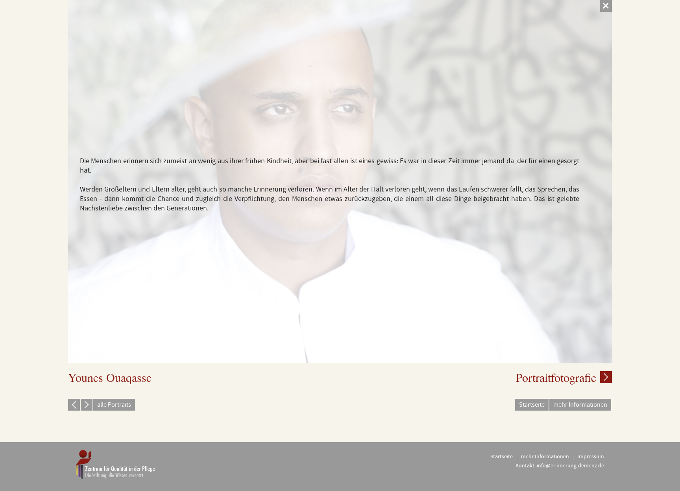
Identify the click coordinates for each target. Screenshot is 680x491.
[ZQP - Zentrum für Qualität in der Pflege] (115, 464)
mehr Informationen (580, 405)
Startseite (532, 405)
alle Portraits (114, 405)
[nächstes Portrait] (86, 405)
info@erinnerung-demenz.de (570, 465)
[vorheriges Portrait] (74, 405)
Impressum (590, 456)
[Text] (606, 377)
